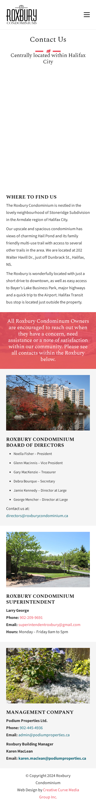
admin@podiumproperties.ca (44, 735)
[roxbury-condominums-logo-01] (21, 14)
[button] (86, 15)
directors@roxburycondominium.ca (37, 516)
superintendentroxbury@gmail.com (49, 625)
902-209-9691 (31, 617)
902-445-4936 (31, 728)
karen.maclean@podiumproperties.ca (52, 758)
